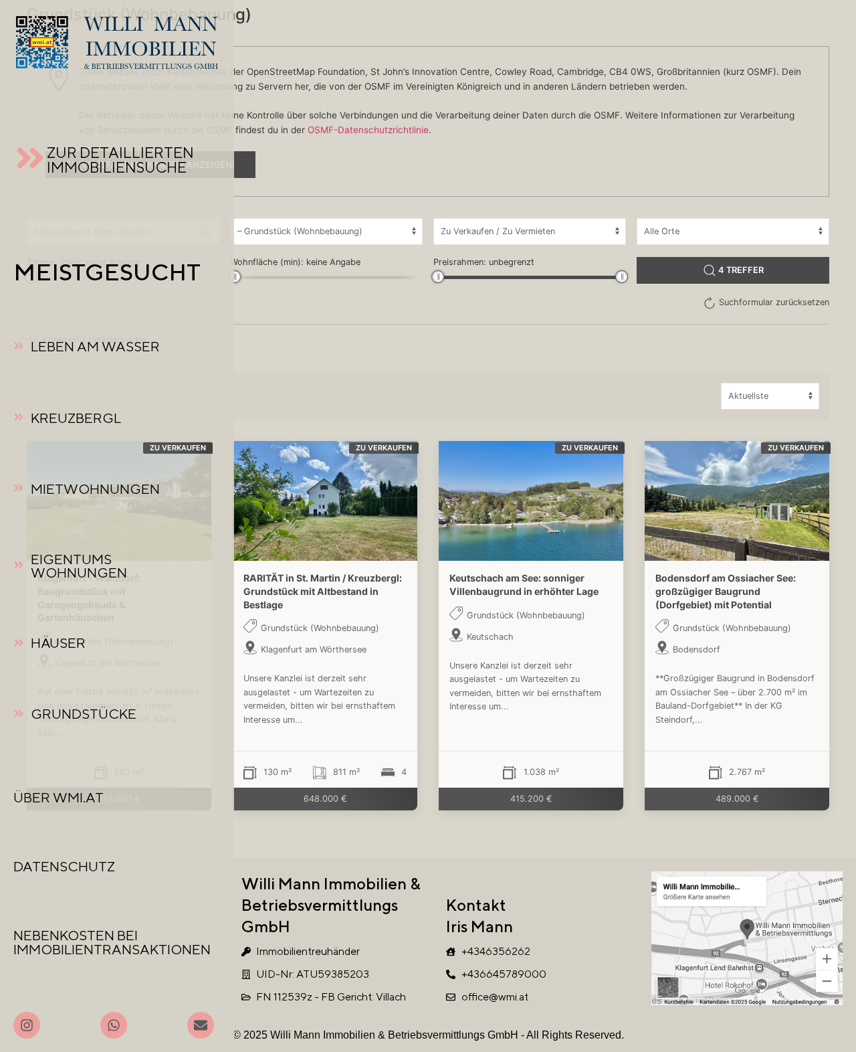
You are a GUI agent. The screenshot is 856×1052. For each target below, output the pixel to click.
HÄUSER (58, 642)
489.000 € (737, 798)
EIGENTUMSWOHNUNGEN (79, 566)
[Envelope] (200, 1025)
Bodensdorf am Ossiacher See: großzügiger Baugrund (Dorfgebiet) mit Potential (725, 591)
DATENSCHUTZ (64, 866)
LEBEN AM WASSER (95, 346)
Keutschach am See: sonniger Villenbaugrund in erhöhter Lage (524, 584)
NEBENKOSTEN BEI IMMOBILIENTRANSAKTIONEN (112, 942)
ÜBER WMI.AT (58, 797)
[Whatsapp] (113, 1025)
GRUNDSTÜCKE (83, 713)
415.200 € (531, 798)
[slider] (234, 276)
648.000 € (325, 798)
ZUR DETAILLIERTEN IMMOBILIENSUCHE (120, 159)
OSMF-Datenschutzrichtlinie (368, 129)
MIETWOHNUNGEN (95, 488)
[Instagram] (26, 1025)
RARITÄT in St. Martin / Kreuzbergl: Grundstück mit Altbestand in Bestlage (322, 591)
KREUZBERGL (76, 418)
